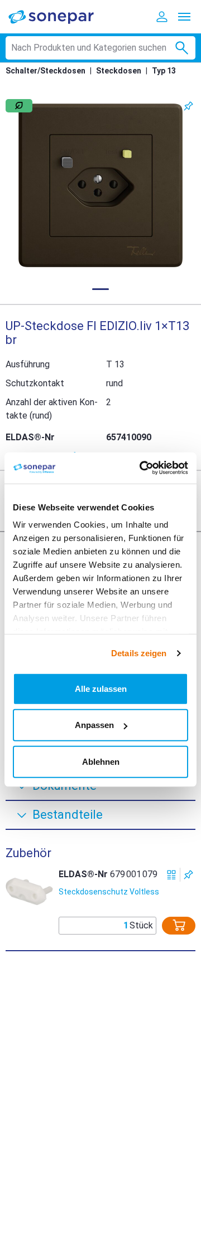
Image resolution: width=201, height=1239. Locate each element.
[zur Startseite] (58, 16)
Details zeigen (138, 653)
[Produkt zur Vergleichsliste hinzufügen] (172, 875)
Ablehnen (100, 761)
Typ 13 (164, 70)
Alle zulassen (101, 688)
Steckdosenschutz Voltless (109, 891)
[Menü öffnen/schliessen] (184, 16)
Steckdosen (118, 70)
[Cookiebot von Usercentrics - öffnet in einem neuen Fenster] (141, 468)
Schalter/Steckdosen (45, 70)
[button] (100, 185)
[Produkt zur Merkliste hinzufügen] (188, 106)
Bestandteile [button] (67, 815)
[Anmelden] (162, 16)
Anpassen (94, 725)
